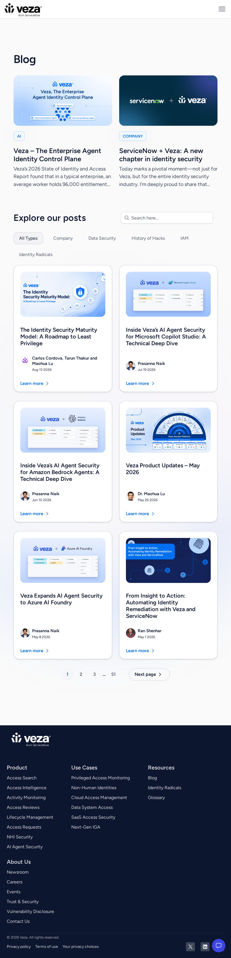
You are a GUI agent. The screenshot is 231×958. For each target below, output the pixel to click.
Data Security (102, 238)
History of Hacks (148, 238)
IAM (185, 238)
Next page (145, 674)
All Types (28, 238)
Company (63, 238)
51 (113, 674)
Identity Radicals (35, 254)
